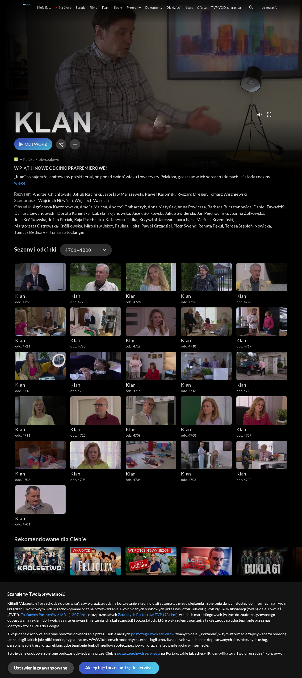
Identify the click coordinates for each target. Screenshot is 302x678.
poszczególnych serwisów (153, 634)
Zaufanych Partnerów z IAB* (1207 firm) (54, 614)
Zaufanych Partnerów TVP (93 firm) (148, 614)
